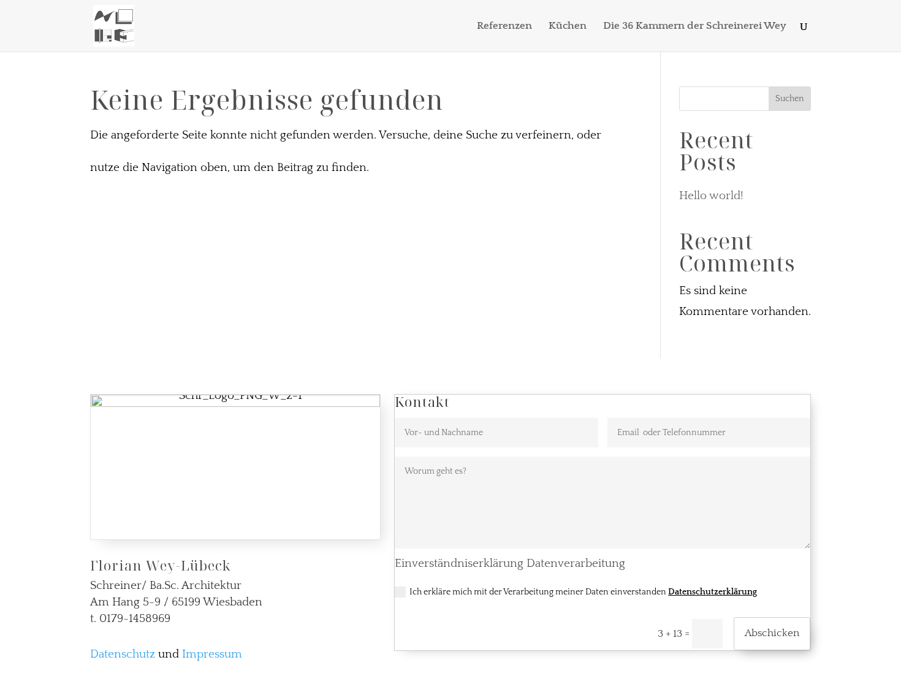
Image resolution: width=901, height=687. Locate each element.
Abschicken (772, 633)
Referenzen (504, 26)
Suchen (789, 99)
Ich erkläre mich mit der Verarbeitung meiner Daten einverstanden (583, 592)
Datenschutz (122, 654)
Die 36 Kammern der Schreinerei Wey (694, 26)
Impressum (212, 654)
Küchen (568, 26)
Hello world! (711, 195)
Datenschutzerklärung (712, 592)
